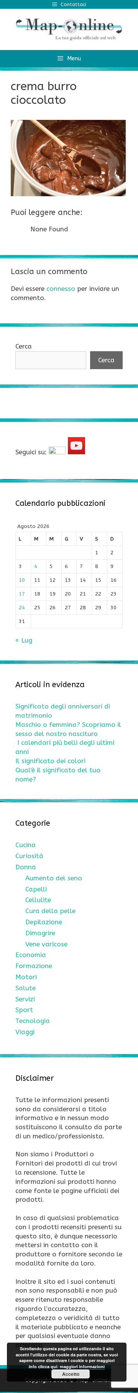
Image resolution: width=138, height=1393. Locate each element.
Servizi (25, 999)
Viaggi (24, 1032)
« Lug (23, 640)
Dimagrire (40, 933)
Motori (26, 977)
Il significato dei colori (50, 761)
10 (22, 580)
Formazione (33, 966)
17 (22, 594)
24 (22, 607)
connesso (60, 288)
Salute (25, 988)
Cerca (23, 346)
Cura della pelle (50, 911)
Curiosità (29, 856)
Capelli (36, 889)
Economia (30, 955)
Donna (25, 867)
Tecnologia (32, 1021)
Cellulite (38, 900)
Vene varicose (46, 944)
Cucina (25, 845)
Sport (24, 1010)
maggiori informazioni (82, 1366)
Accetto (70, 1373)
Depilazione (43, 922)
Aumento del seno (53, 878)
